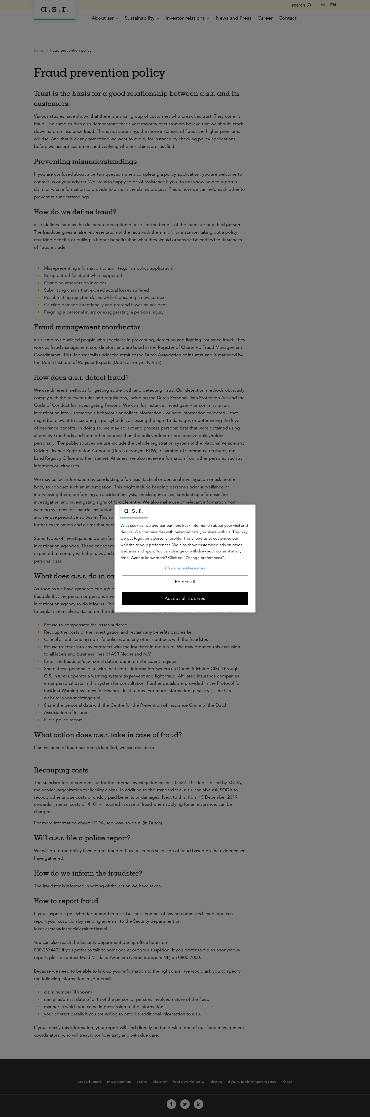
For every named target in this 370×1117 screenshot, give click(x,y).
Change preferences (185, 568)
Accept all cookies (185, 598)
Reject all (185, 582)
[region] (185, 558)
